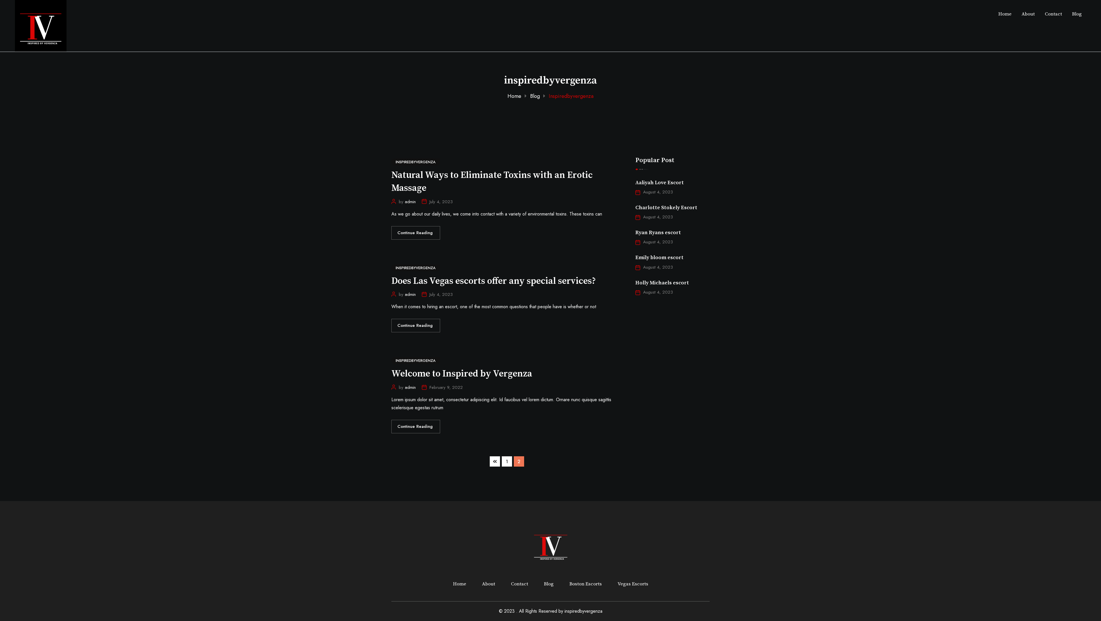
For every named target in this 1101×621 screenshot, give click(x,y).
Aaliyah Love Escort (659, 182)
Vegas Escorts (633, 584)
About (1028, 14)
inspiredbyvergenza (583, 611)
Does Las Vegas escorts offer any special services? (493, 281)
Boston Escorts (585, 584)
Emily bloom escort (659, 257)
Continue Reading (415, 233)
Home (1005, 14)
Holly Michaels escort (662, 283)
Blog (1077, 14)
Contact (1053, 14)
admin (410, 202)
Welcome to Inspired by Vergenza (461, 374)
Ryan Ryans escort (658, 232)
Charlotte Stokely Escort (666, 207)
